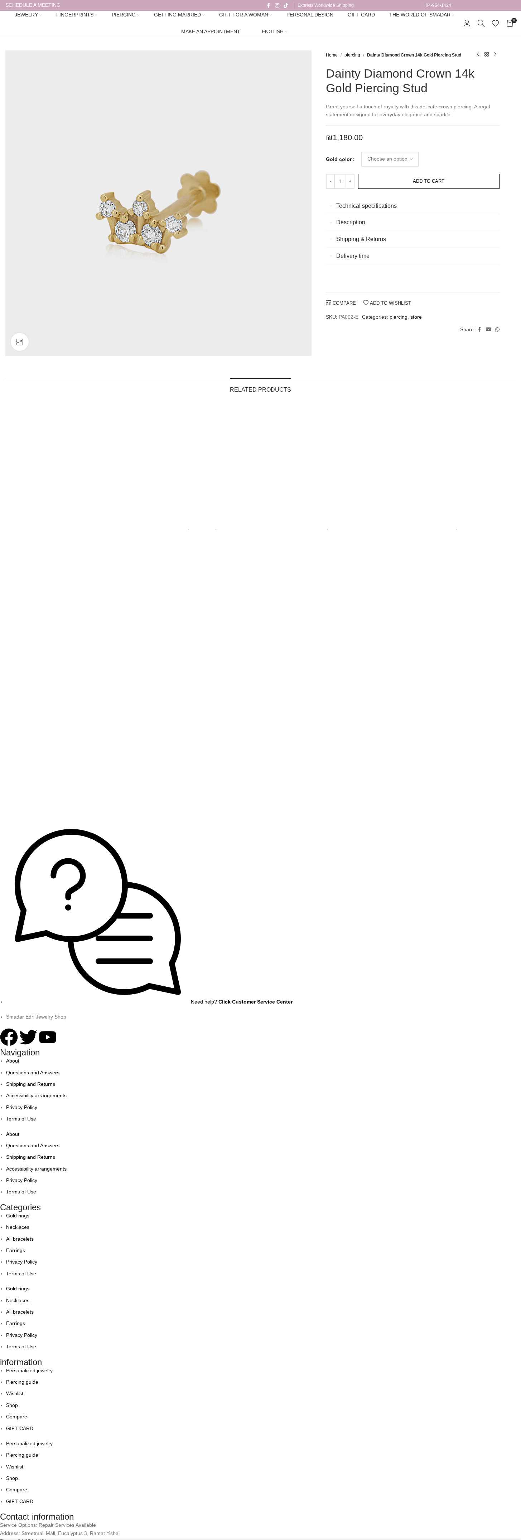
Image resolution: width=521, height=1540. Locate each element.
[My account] (467, 23)
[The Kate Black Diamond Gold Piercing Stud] (455, 458)
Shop (12, 1405)
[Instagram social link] (277, 5)
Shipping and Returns (30, 1084)
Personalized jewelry (29, 1370)
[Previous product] (478, 54)
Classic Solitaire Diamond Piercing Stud (66, 518)
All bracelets (20, 1239)
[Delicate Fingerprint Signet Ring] (196, 458)
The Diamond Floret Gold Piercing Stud (325, 518)
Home (332, 55)
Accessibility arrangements (36, 1095)
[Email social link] (488, 329)
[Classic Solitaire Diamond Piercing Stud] (66, 458)
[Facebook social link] (268, 5)
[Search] (481, 23)
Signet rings (175, 527)
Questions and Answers (32, 1072)
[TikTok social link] (285, 5)
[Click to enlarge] (20, 342)
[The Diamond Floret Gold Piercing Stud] (325, 458)
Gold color (339, 159)
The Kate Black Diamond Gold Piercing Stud (455, 518)
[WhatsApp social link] (497, 329)
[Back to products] (486, 54)
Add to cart (428, 181)
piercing (352, 55)
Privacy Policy (21, 1107)
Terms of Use (21, 1119)
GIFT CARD (19, 1428)
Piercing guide (22, 1382)
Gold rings (17, 1215)
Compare (16, 1416)
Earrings (15, 1250)
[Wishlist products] (495, 23)
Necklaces (17, 1227)
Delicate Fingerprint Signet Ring (196, 518)
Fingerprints (203, 527)
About (12, 1061)
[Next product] (495, 54)
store (416, 317)
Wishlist (14, 1393)
